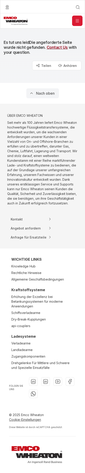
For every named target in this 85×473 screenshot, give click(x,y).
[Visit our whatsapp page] (33, 393)
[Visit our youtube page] (57, 381)
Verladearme (21, 343)
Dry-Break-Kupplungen (28, 319)
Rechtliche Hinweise (26, 273)
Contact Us (57, 47)
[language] (7, 7)
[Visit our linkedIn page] (33, 381)
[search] (78, 7)
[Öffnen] (77, 21)
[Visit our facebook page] (70, 381)
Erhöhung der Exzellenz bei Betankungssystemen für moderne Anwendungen (37, 301)
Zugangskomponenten (28, 356)
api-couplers (20, 326)
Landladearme (22, 350)
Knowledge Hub (23, 266)
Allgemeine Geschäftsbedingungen (37, 279)
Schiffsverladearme (25, 313)
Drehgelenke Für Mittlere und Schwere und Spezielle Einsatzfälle (40, 365)
